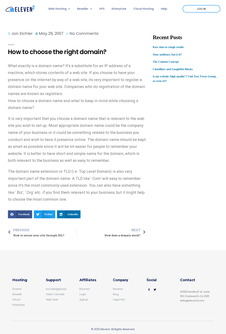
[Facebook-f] (149, 289)
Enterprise (119, 9)
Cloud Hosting (143, 9)
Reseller (82, 9)
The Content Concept (166, 61)
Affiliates (87, 280)
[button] (20, 214)
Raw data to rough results (168, 47)
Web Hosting (57, 9)
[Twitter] (154, 289)
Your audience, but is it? (167, 54)
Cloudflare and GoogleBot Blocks (173, 69)
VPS (102, 9)
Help (164, 9)
